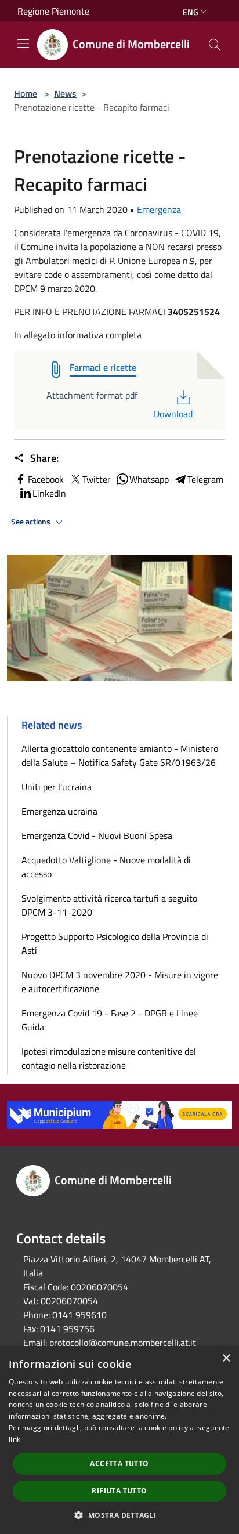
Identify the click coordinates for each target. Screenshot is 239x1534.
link (14, 1439)
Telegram (205, 479)
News (65, 93)
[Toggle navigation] (23, 43)
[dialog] (119, 1440)
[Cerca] (215, 45)
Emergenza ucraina (59, 811)
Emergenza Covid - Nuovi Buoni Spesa (96, 835)
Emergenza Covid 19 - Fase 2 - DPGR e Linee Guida (109, 1020)
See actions (31, 521)
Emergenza (159, 209)
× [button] (226, 1358)
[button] (119, 1515)
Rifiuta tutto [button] (119, 1491)
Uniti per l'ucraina (56, 787)
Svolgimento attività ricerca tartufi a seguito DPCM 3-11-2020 (109, 905)
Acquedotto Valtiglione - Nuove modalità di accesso (106, 867)
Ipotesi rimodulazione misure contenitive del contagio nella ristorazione (108, 1058)
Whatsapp (149, 479)
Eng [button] (190, 12)
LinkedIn (49, 493)
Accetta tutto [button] (119, 1463)
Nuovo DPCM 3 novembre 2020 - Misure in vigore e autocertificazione (119, 982)
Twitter (96, 479)
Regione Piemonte (53, 11)
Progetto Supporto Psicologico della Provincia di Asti (114, 943)
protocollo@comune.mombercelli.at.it (122, 1343)
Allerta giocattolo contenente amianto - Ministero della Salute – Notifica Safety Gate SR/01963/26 (119, 755)
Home (25, 93)
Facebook (46, 479)
